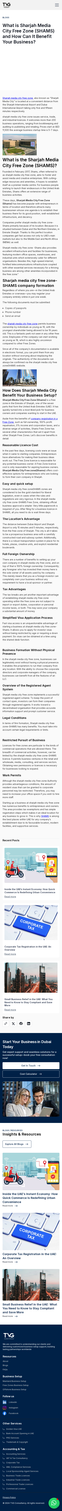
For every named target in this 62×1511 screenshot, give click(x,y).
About (5, 1361)
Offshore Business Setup (14, 1389)
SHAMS (45, 816)
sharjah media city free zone (22, 323)
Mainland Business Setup (14, 1381)
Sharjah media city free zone (18, 98)
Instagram (13, 1408)
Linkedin (13, 1402)
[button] (56, 5)
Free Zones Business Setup (16, 1385)
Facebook (13, 1413)
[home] (7, 3)
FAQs (5, 1370)
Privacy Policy (9, 1497)
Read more (10, 896)
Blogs (5, 1365)
